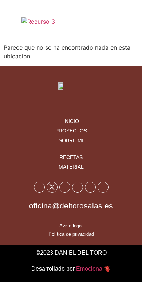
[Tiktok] (90, 187)
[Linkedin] (103, 187)
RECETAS (71, 157)
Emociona (89, 269)
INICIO (71, 121)
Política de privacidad (71, 234)
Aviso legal (71, 225)
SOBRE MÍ (71, 140)
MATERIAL (71, 167)
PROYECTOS (71, 131)
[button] (127, 21)
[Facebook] (39, 187)
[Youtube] (64, 187)
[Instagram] (77, 187)
